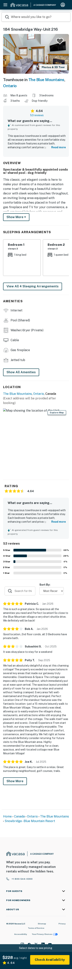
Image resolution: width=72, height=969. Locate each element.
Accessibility (20, 934)
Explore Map (57, 412)
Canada (19, 816)
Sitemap (42, 923)
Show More (15, 781)
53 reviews (37, 115)
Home (7, 816)
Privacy (62, 923)
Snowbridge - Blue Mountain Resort (30, 821)
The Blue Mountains (46, 79)
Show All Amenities (21, 372)
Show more (15, 217)
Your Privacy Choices (42, 934)
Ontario (10, 85)
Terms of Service (36, 928)
